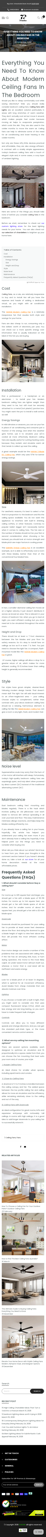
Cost (6, 254)
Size (7, 262)
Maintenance (9, 274)
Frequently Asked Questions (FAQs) (18, 277)
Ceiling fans (7, 294)
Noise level (8, 271)
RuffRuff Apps (33, 282)
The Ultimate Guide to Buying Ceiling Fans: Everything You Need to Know (19, 1310)
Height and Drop (12, 265)
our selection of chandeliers (14, 232)
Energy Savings (12, 259)
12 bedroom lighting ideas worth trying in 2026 (22, 1414)
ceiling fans (33, 214)
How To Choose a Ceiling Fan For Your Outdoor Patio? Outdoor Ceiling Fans (21, 1207)
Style (6, 268)
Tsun (42, 282)
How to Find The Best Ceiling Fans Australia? (20, 1259)
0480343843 (14, 10)
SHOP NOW (35, 4)
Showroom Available (30, 10)
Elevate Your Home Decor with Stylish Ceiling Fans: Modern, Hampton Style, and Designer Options (22, 1362)
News (24, 45)
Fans (19, 1137)
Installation (8, 257)
